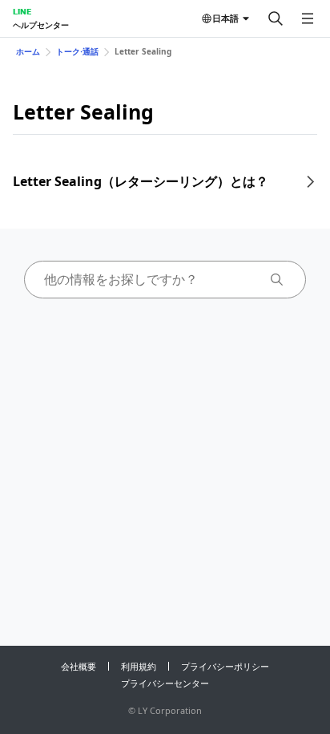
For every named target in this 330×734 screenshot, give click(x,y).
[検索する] (276, 18)
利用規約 (138, 666)
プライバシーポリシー (225, 666)
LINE (22, 11)
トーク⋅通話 (77, 51)
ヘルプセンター (41, 24)
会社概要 (78, 666)
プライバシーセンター (165, 683)
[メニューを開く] (308, 18)
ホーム (28, 51)
